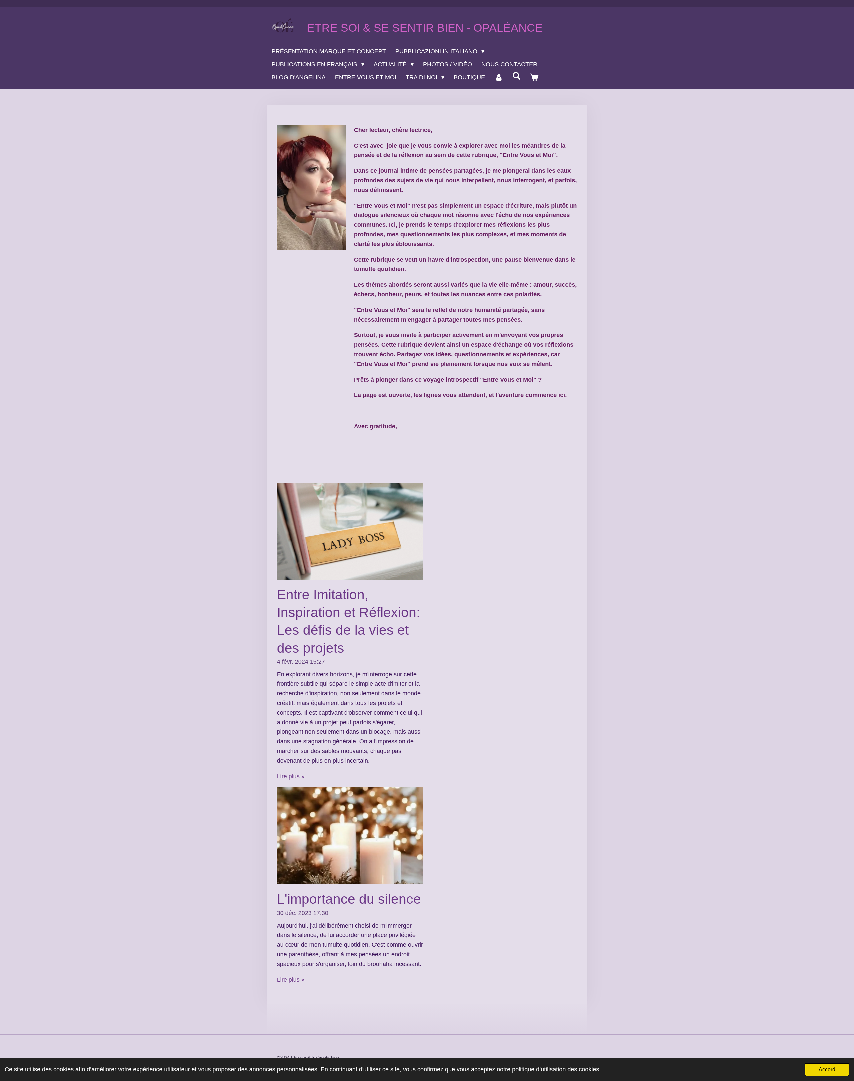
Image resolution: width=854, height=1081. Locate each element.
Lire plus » (291, 776)
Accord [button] (827, 1069)
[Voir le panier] (534, 77)
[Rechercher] (516, 76)
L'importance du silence (349, 899)
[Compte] (498, 77)
